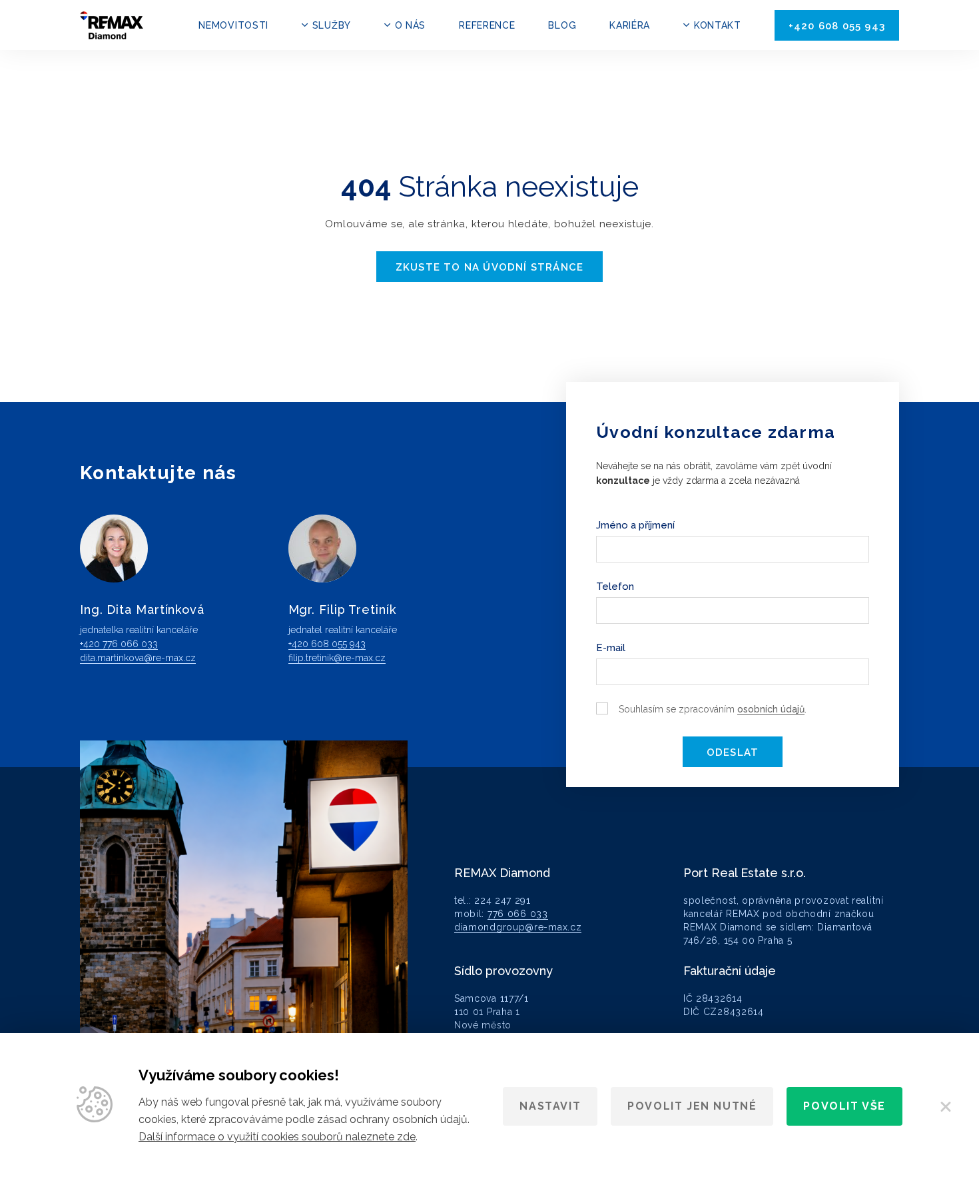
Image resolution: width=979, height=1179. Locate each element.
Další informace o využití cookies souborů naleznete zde (277, 1136)
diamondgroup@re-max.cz (517, 927)
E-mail (610, 648)
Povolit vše (844, 1106)
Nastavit (550, 1106)
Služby (331, 25)
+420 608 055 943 (837, 26)
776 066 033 (518, 913)
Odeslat (733, 752)
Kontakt (717, 25)
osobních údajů (771, 709)
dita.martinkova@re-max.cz (138, 657)
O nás (410, 25)
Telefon (615, 586)
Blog (562, 25)
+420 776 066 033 (119, 643)
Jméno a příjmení (635, 525)
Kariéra (629, 25)
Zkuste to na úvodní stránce (489, 267)
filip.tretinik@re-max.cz (337, 657)
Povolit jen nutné (692, 1106)
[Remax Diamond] (111, 25)
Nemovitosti (233, 25)
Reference (487, 25)
